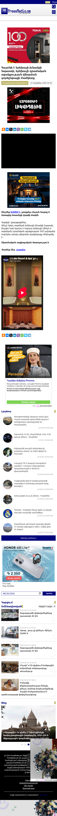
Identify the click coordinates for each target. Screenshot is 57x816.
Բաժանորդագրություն (28, 783)
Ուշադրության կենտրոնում (15, 83)
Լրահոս (6, 411)
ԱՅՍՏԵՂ (15, 212)
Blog (3, 702)
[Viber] (18, 129)
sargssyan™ (43, 795)
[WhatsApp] (22, 129)
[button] (22, 744)
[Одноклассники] (3, 129)
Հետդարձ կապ (28, 788)
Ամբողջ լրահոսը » (28, 538)
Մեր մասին (28, 786)
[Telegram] (29, 129)
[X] (10, 129)
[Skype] (25, 129)
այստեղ (20, 249)
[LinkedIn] (14, 129)
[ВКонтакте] (7, 129)
